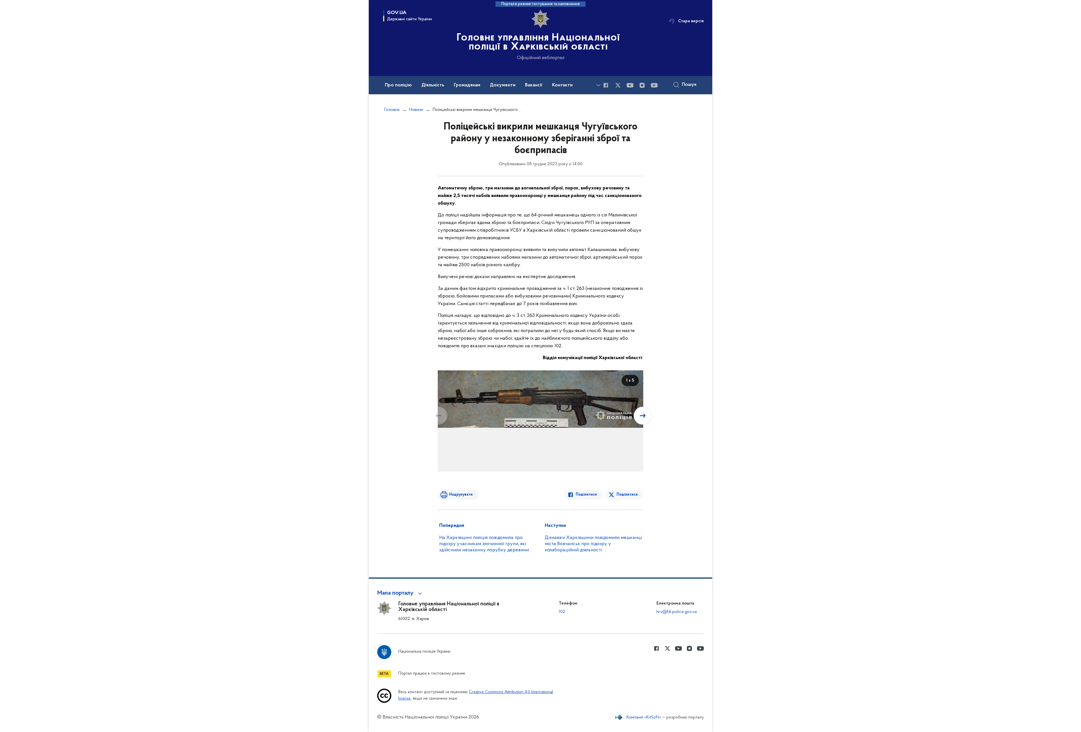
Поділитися (586, 495)
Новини (416, 110)
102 (562, 612)
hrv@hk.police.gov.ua (676, 612)
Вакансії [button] (533, 85)
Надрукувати (461, 495)
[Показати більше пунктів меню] (598, 85)
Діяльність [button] (432, 85)
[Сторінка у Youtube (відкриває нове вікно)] (630, 85)
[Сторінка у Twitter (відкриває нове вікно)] (618, 85)
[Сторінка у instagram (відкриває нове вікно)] (642, 85)
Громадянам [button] (467, 85)
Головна (391, 110)
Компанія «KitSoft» (643, 717)
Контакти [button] (562, 85)
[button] (400, 593)
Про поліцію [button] (398, 85)
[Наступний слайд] (643, 416)
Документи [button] (502, 85)
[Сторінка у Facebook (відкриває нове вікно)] (605, 85)
